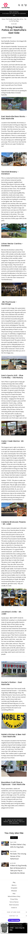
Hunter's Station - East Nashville (11, 683)
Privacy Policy (14, 899)
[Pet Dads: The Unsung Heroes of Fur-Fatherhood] (5, 853)
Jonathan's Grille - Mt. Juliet (11, 613)
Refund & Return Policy (14, 896)
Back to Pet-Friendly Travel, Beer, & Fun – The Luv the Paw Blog (13, 821)
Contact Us (14, 907)
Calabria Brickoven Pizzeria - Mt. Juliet (13, 523)
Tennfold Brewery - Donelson (10, 173)
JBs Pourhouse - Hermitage (9, 303)
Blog (14, 882)
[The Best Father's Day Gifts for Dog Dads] (5, 843)
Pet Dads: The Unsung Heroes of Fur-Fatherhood (18, 856)
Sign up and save (13, 912)
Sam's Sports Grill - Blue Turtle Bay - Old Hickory (12, 376)
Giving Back (14, 888)
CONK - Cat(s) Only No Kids (16, 929)
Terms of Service (14, 902)
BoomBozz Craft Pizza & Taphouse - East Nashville (13, 783)
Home (3, 19)
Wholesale (14, 890)
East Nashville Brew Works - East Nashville (14, 117)
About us (14, 885)
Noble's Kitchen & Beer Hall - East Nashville (13, 735)
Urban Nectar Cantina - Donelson (12, 244)
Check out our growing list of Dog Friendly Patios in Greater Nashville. (14, 93)
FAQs (14, 893)
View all (14, 837)
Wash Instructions (14, 905)
